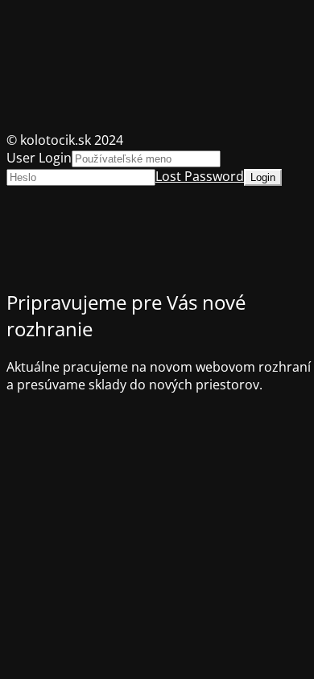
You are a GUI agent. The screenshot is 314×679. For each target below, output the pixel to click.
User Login (39, 158)
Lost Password (199, 176)
